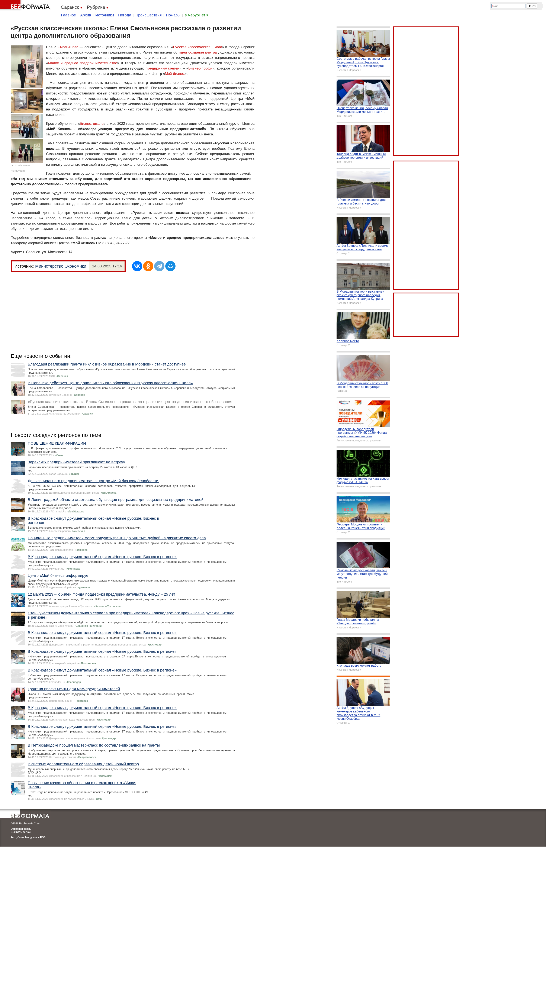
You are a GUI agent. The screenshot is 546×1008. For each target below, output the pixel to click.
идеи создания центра (198, 52)
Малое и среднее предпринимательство (82, 63)
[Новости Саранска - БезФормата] (25, 5)
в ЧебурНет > (197, 15)
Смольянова (68, 47)
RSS (42, 837)
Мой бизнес (175, 74)
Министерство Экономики (60, 266)
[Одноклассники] (148, 266)
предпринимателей (162, 68)
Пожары (173, 15)
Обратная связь (21, 828)
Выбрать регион (21, 832)
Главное (68, 15)
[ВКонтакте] (137, 266)
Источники (104, 15)
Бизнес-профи (200, 68)
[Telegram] (159, 266)
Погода (124, 15)
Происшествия (148, 15)
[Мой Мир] (170, 266)
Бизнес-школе (91, 124)
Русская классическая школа (197, 47)
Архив (85, 15)
